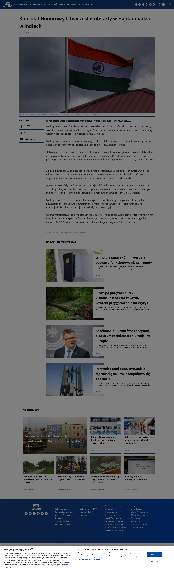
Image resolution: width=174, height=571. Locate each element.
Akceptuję (154, 555)
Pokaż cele (154, 561)
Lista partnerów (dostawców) (89, 560)
